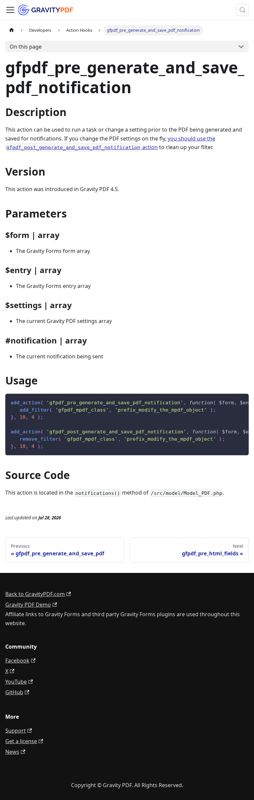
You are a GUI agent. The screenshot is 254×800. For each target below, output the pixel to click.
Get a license (21, 741)
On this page (26, 46)
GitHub (14, 692)
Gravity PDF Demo (28, 604)
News (12, 751)
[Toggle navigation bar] (10, 10)
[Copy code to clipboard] (240, 402)
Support (15, 730)
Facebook (17, 660)
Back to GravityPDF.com (35, 594)
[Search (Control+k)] (242, 10)
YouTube (16, 681)
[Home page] (11, 30)
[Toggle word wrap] (228, 402)
